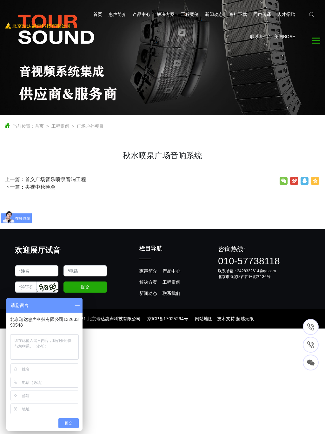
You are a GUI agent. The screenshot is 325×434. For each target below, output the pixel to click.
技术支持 (226, 318)
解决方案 (148, 282)
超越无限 (245, 318)
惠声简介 (148, 271)
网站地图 (204, 318)
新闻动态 (148, 293)
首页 (39, 126)
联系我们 (171, 293)
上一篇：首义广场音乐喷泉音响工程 (45, 179)
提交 (85, 286)
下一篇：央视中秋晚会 (30, 187)
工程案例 (60, 126)
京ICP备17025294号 (167, 318)
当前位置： (24, 126)
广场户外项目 (90, 126)
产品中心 (171, 271)
